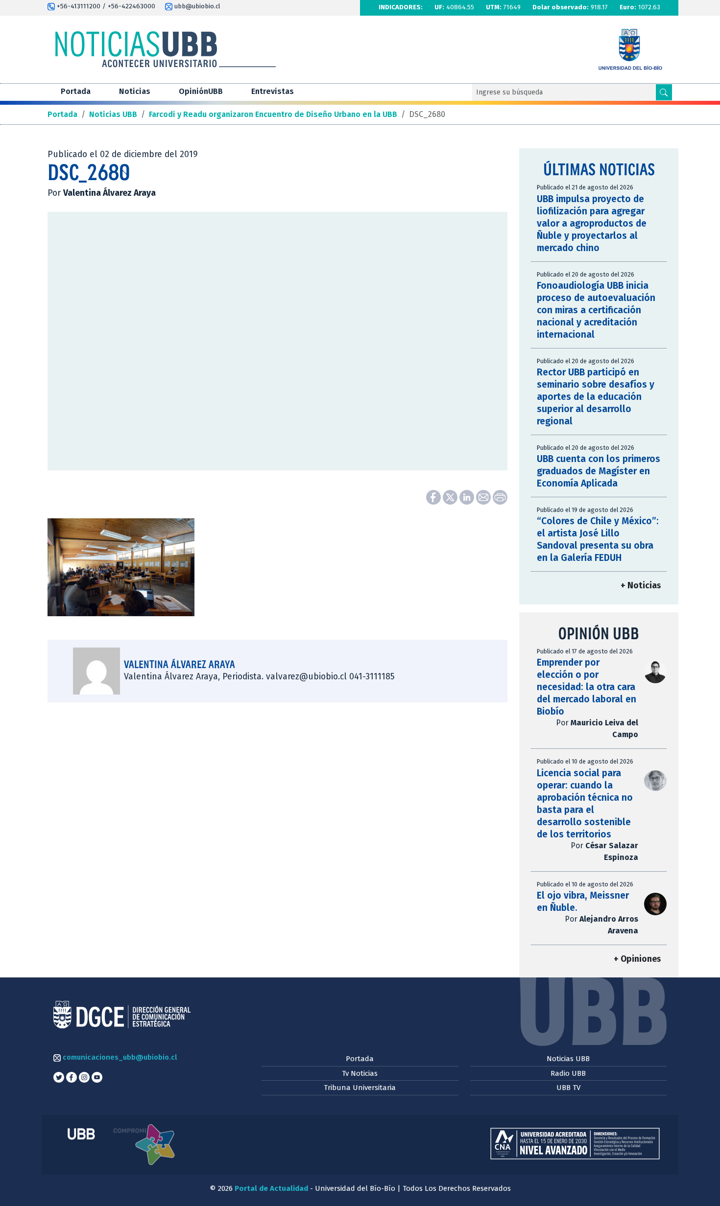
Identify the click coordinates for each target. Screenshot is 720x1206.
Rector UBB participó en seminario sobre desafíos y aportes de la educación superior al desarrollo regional (595, 397)
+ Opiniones (637, 959)
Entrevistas (272, 91)
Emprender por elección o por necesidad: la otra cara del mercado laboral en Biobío (586, 687)
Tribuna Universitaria (360, 1087)
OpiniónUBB (201, 91)
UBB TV (568, 1087)
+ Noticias (641, 585)
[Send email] (484, 496)
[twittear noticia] (451, 496)
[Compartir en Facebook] (434, 496)
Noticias (134, 91)
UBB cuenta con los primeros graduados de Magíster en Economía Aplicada (598, 471)
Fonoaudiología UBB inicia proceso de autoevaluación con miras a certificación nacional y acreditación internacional (596, 310)
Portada (76, 91)
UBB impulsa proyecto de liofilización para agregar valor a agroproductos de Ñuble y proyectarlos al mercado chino (592, 223)
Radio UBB (568, 1073)
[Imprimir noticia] (500, 496)
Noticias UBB (568, 1058)
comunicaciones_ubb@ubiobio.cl (119, 1057)
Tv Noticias (360, 1073)
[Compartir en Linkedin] (467, 496)
